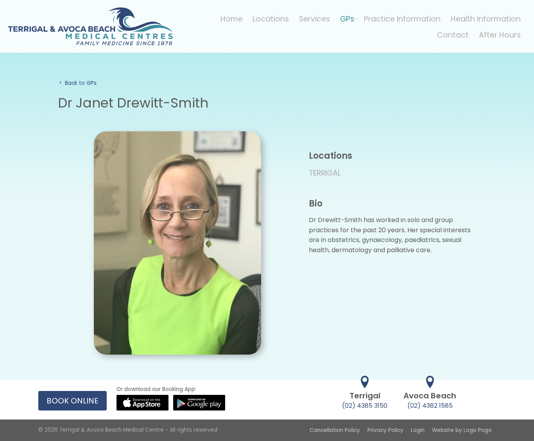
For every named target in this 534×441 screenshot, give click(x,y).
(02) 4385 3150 (364, 405)
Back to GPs (80, 83)
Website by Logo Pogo (462, 430)
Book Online (73, 400)
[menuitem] (231, 18)
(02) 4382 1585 (430, 405)
